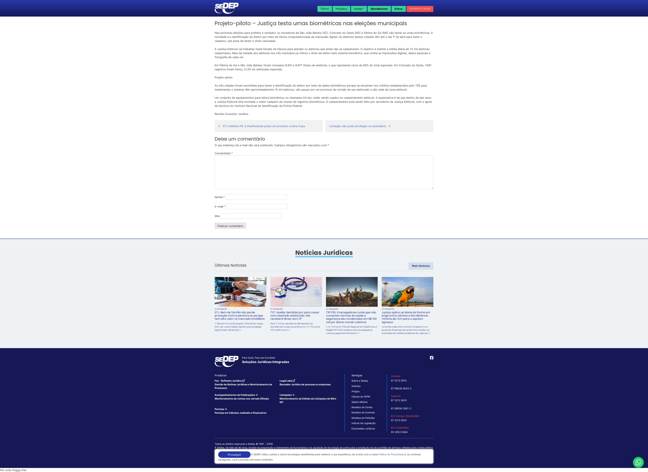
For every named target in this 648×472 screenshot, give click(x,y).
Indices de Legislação (363, 423)
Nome (220, 197)
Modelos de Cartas (362, 407)
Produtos (341, 8)
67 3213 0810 (399, 380)
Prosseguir (234, 454)
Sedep (359, 8)
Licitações (308, 398)
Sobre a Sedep (360, 380)
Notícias (356, 386)
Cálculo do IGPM (361, 396)
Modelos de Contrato (363, 412)
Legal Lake (305, 382)
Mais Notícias (421, 266)
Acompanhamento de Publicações (242, 396)
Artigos (355, 391)
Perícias (240, 411)
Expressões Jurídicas (363, 428)
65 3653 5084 (399, 432)
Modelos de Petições (363, 417)
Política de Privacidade (391, 454)
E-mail (220, 207)
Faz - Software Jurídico (243, 384)
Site (217, 216)
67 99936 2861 (400, 408)
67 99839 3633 (400, 388)
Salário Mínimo (360, 402)
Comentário (224, 153)
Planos (324, 8)
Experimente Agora (419, 9)
